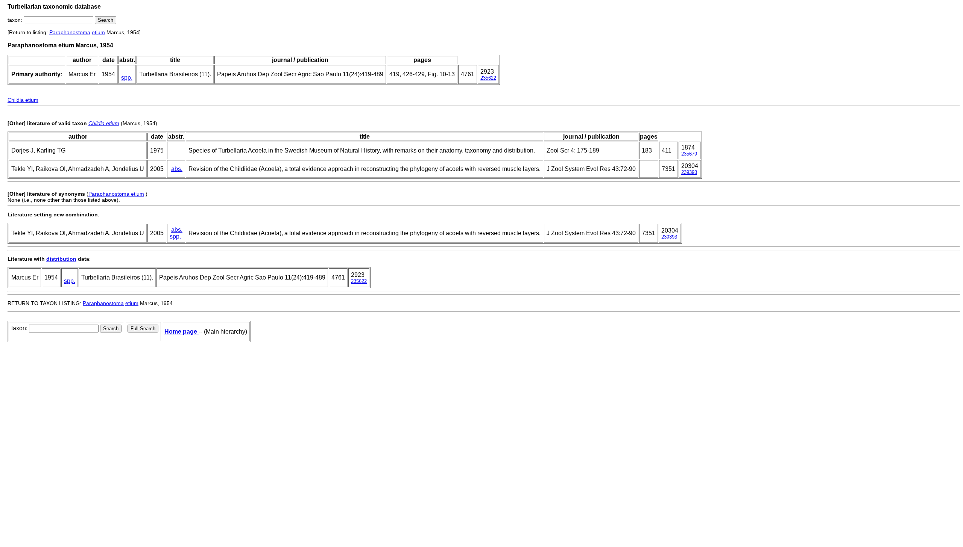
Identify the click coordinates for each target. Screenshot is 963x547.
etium (98, 32)
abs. (176, 169)
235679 (689, 154)
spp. (126, 77)
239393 (689, 172)
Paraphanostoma (69, 32)
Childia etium (23, 100)
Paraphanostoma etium (116, 194)
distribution (61, 259)
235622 (488, 78)
